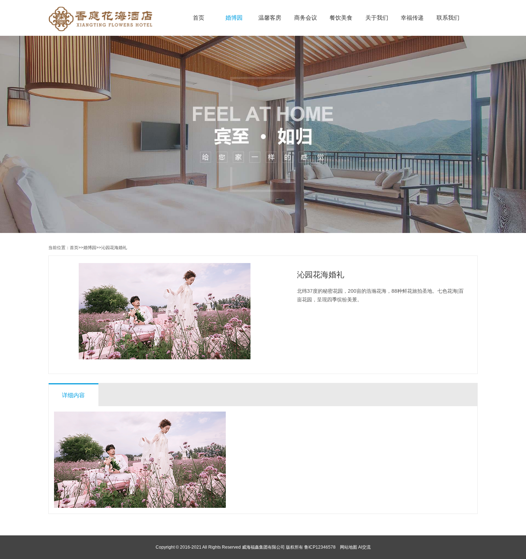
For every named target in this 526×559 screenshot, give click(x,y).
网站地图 (348, 547)
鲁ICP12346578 (320, 547)
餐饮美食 (341, 18)
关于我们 (376, 18)
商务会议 (305, 18)
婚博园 (234, 18)
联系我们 (448, 18)
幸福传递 (412, 18)
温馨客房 (269, 18)
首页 (198, 18)
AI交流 (364, 547)
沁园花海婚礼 (114, 247)
